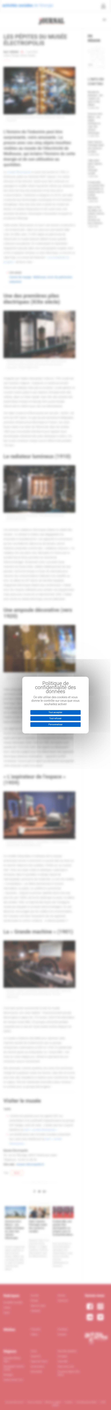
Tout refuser (55, 718)
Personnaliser (55, 724)
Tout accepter (55, 712)
